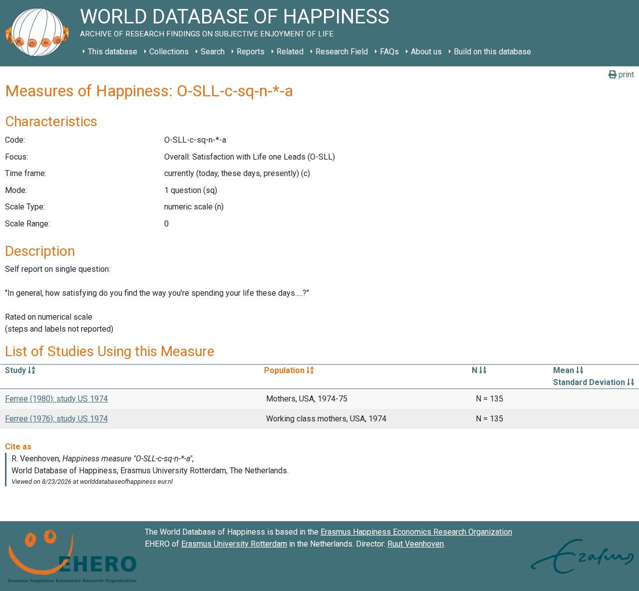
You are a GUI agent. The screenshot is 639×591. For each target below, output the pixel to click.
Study (16, 370)
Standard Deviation (590, 382)
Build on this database (492, 51)
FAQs (389, 51)
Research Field (342, 51)
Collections (169, 51)
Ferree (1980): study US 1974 (56, 398)
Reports (251, 51)
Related (290, 51)
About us (426, 51)
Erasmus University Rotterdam (234, 544)
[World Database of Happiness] (40, 33)
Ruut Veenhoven (415, 544)
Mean (564, 370)
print (625, 74)
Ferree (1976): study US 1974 (56, 418)
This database (112, 51)
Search (213, 51)
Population (285, 370)
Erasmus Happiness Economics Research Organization (416, 532)
